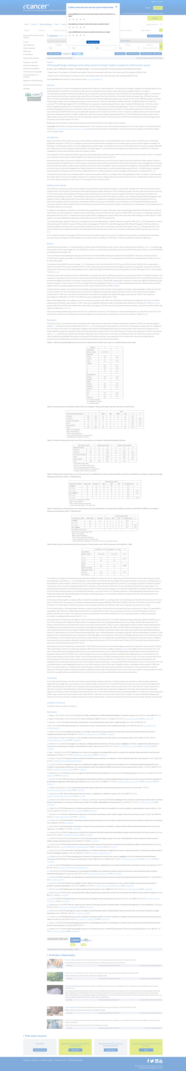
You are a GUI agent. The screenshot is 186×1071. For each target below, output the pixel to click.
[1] (69, 19)
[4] (80, 19)
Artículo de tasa (93, 42)
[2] (73, 19)
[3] (76, 19)
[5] (84, 19)
